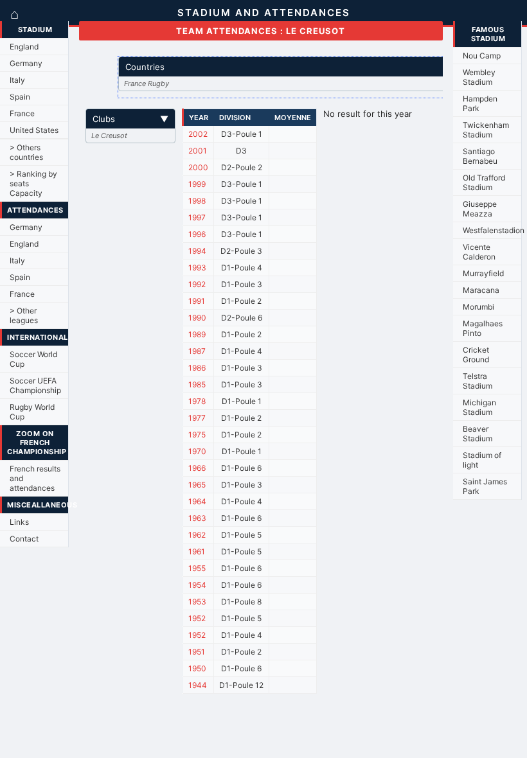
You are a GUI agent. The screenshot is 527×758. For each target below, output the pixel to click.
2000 (198, 167)
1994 (197, 251)
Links (19, 522)
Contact (24, 538)
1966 (197, 468)
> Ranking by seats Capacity (33, 183)
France (22, 113)
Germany (26, 63)
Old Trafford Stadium (484, 182)
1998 (197, 201)
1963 (197, 518)
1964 (197, 501)
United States (34, 130)
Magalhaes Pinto (483, 328)
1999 (197, 184)
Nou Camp (482, 55)
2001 (197, 150)
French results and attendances (35, 478)
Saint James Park (485, 486)
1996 (197, 234)
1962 (197, 535)
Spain (20, 96)
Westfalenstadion (492, 230)
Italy (17, 80)
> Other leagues (24, 315)
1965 (197, 484)
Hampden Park (480, 103)
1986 (197, 368)
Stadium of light (482, 460)
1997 (197, 217)
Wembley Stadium (479, 77)
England (24, 46)
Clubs (130, 119)
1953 (197, 601)
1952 (197, 618)
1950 (197, 668)
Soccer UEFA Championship (35, 385)
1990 (197, 317)
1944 (197, 685)
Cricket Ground (476, 354)
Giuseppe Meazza (480, 208)
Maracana (481, 290)
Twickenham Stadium (486, 129)
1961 (196, 551)
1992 (197, 284)
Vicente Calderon (479, 251)
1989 (197, 334)
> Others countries (26, 152)
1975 (197, 434)
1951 (196, 652)
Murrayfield (483, 273)
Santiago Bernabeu (480, 156)
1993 (197, 267)
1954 (197, 585)
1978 (197, 401)
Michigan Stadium (479, 407)
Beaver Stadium (477, 433)
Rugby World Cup (32, 411)
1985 (197, 384)
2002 (198, 134)
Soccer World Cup (33, 359)
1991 (196, 301)
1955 (197, 568)
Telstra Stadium (477, 381)
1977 (197, 418)
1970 (197, 451)
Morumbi (478, 307)
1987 (197, 351)
